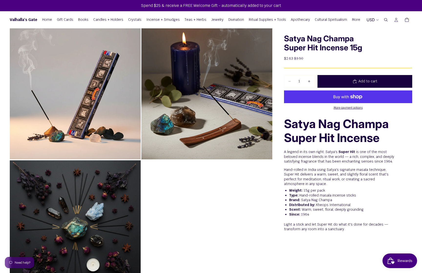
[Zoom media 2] (206, 93)
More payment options (348, 107)
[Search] (385, 19)
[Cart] (406, 19)
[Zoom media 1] (75, 93)
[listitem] (356, 20)
